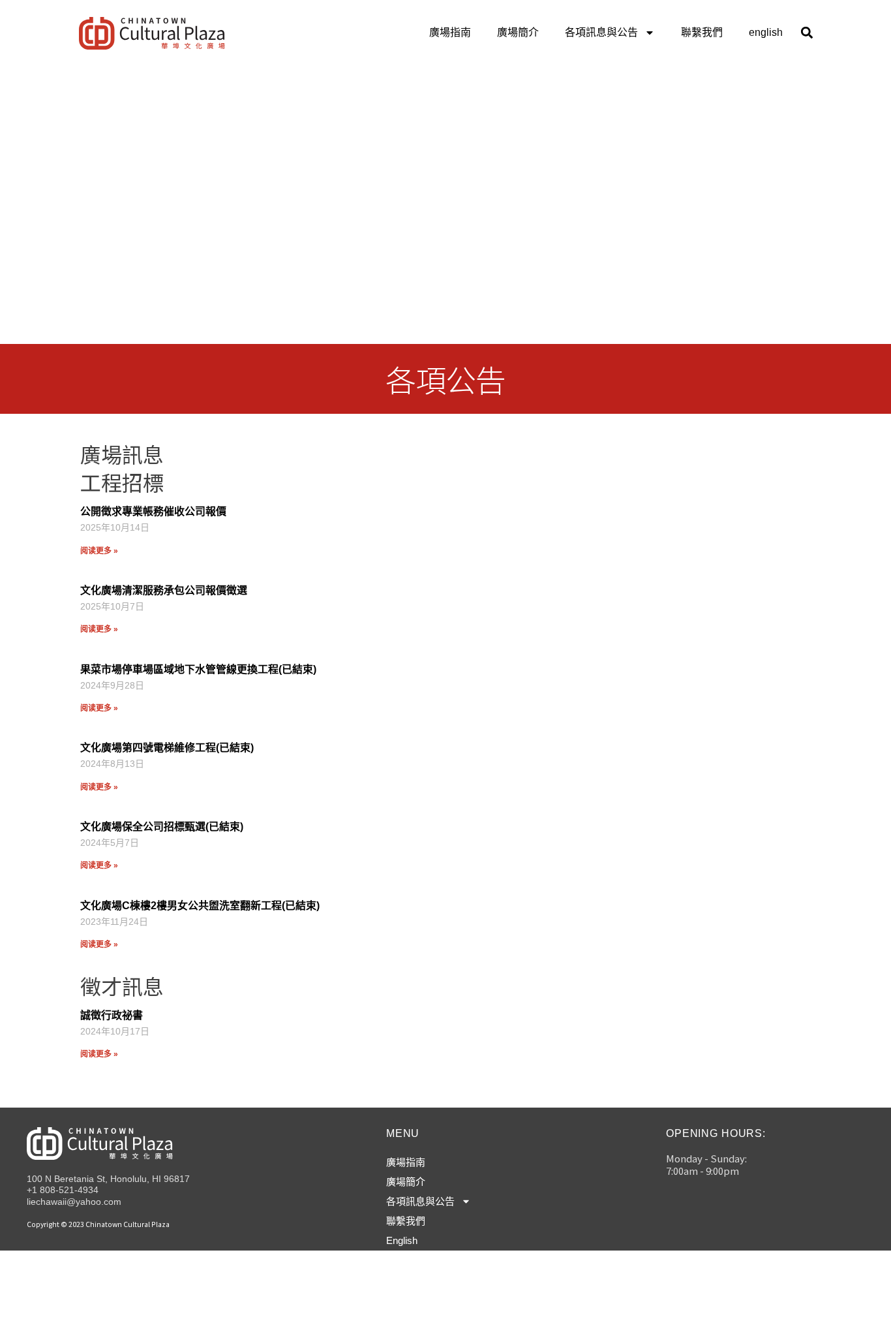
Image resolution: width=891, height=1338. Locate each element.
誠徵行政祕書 (111, 1015)
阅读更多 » (99, 550)
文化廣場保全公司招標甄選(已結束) (161, 826)
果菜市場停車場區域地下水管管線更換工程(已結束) (198, 669)
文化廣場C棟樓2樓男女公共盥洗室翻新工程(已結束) (200, 905)
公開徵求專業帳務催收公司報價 (153, 511)
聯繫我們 (702, 32)
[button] (806, 33)
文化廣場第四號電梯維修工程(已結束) (167, 747)
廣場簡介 (518, 32)
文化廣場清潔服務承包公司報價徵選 (163, 590)
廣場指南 (450, 32)
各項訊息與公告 (601, 32)
